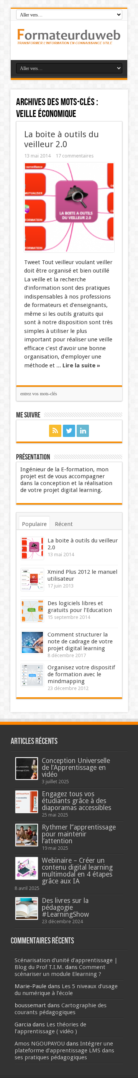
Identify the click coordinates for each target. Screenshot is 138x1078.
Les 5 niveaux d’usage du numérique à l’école (66, 990)
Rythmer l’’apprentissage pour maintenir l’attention (79, 834)
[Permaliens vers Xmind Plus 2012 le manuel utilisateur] (32, 579)
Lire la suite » (81, 365)
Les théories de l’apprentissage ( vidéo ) (50, 1028)
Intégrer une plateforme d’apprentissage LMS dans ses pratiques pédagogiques (64, 1050)
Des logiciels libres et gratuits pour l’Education (80, 607)
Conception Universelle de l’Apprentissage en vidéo (76, 767)
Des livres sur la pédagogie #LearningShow (65, 907)
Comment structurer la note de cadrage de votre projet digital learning (80, 641)
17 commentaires (75, 156)
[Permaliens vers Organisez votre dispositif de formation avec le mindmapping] (32, 675)
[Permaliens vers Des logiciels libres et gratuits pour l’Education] (32, 611)
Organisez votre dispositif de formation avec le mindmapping (81, 674)
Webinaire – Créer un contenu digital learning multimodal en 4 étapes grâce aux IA (77, 871)
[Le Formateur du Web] (69, 41)
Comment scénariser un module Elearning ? (60, 970)
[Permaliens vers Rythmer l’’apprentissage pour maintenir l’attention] (26, 835)
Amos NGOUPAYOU (40, 1043)
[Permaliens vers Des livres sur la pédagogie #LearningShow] (26, 908)
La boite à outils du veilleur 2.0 (61, 139)
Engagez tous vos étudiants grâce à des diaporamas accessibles (76, 801)
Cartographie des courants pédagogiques (61, 1009)
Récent (64, 524)
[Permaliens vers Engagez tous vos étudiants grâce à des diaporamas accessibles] (26, 801)
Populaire (34, 524)
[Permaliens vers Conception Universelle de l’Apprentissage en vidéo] (26, 768)
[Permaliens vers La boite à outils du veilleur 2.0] (69, 207)
